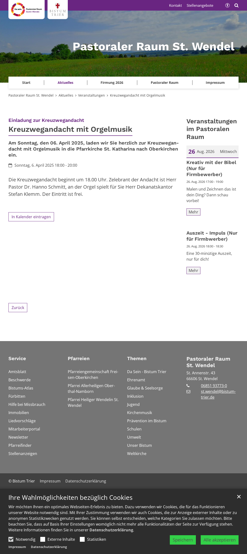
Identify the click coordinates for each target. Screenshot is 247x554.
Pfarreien (78, 358)
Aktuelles (66, 95)
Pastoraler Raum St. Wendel (31, 95)
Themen (136, 358)
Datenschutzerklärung (111, 530)
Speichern (183, 540)
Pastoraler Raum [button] (164, 82)
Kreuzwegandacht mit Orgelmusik (137, 95)
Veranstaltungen (91, 95)
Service (17, 358)
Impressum (17, 547)
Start (26, 82)
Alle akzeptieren (220, 540)
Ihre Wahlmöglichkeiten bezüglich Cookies (70, 497)
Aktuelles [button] (65, 82)
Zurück (18, 307)
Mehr (193, 212)
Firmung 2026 (112, 82)
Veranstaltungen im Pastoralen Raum (211, 129)
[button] (215, 82)
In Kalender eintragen (31, 216)
